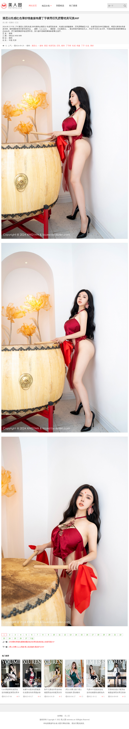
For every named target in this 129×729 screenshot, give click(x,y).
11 (59, 635)
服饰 (41, 46)
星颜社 (11, 22)
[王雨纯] (117, 676)
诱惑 (46, 46)
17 (93, 635)
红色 (87, 46)
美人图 (5, 22)
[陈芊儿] (53, 676)
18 (98, 635)
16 (87, 635)
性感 (74, 46)
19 (104, 635)
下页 (31, 639)
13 (70, 635)
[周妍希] (10, 676)
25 (15, 638)
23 (4, 638)
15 (82, 635)
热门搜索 (73, 6)
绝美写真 (52, 46)
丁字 (83, 46)
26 (21, 638)
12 (65, 635)
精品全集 (46, 6)
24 (9, 638)
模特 (63, 46)
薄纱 (92, 46)
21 (115, 635)
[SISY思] (95, 676)
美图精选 (60, 6)
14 (76, 635)
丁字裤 (68, 46)
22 (120, 635)
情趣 (78, 46)
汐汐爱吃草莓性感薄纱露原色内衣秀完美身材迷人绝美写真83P (31, 642)
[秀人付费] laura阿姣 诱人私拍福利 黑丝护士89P (26, 647)
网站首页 (33, 6)
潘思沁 (34, 46)
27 (26, 638)
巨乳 (58, 46)
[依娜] (32, 676)
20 (109, 635)
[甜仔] (74, 676)
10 (54, 635)
